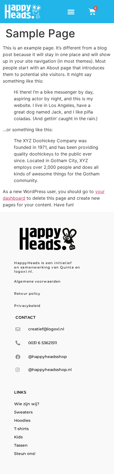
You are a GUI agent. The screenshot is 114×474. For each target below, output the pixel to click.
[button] (71, 11)
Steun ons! (24, 453)
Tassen (21, 445)
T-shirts (21, 428)
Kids (18, 436)
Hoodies (22, 420)
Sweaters (23, 412)
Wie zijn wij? (26, 403)
